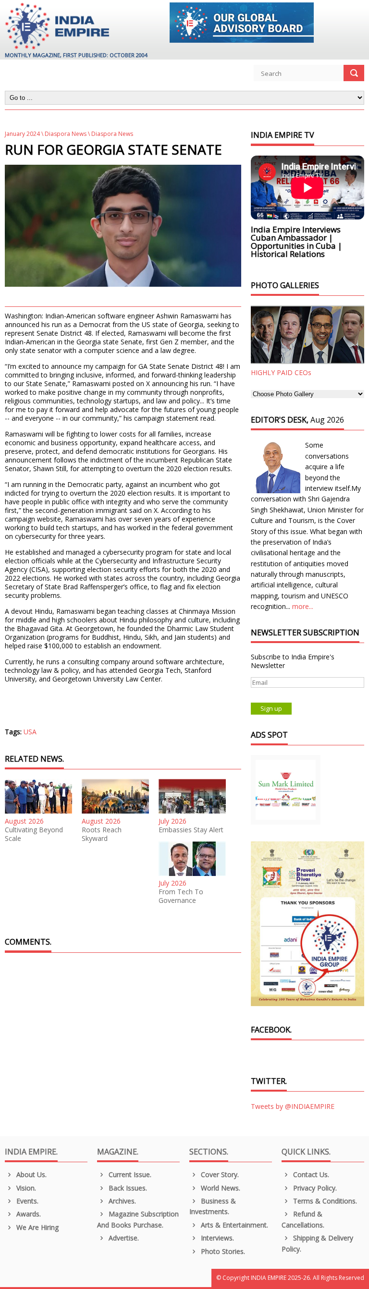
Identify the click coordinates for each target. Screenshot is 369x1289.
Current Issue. (129, 1174)
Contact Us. (310, 1174)
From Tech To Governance (181, 896)
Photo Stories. (222, 1251)
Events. (26, 1200)
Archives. (121, 1200)
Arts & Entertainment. (233, 1224)
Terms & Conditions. (324, 1200)
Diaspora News (65, 134)
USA (30, 731)
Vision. (25, 1187)
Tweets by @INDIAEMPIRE (292, 1106)
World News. (219, 1187)
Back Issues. (127, 1187)
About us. (30, 1174)
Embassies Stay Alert (191, 830)
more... (302, 606)
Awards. (27, 1213)
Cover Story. (219, 1174)
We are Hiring (36, 1227)
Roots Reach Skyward (102, 834)
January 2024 (22, 134)
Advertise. (123, 1237)
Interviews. (216, 1237)
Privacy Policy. (314, 1187)
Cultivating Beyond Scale (34, 834)
